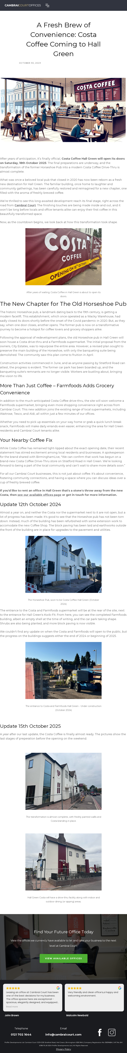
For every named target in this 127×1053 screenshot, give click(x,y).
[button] (47, 5)
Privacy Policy (63, 1049)
